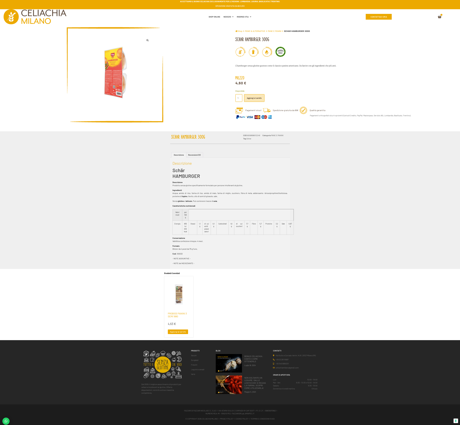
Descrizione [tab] (179, 155)
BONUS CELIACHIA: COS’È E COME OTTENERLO (253, 359)
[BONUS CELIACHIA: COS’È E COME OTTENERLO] (229, 363)
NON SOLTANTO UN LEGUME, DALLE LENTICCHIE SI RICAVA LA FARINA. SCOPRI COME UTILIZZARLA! (255, 382)
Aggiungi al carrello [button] (178, 332)
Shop (240, 31)
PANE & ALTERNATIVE (255, 31)
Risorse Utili (243, 17)
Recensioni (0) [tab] (194, 155)
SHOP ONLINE (214, 17)
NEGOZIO (227, 17)
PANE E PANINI (274, 31)
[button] (147, 40)
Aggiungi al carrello (254, 98)
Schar (249, 138)
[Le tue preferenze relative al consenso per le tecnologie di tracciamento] (456, 421)
